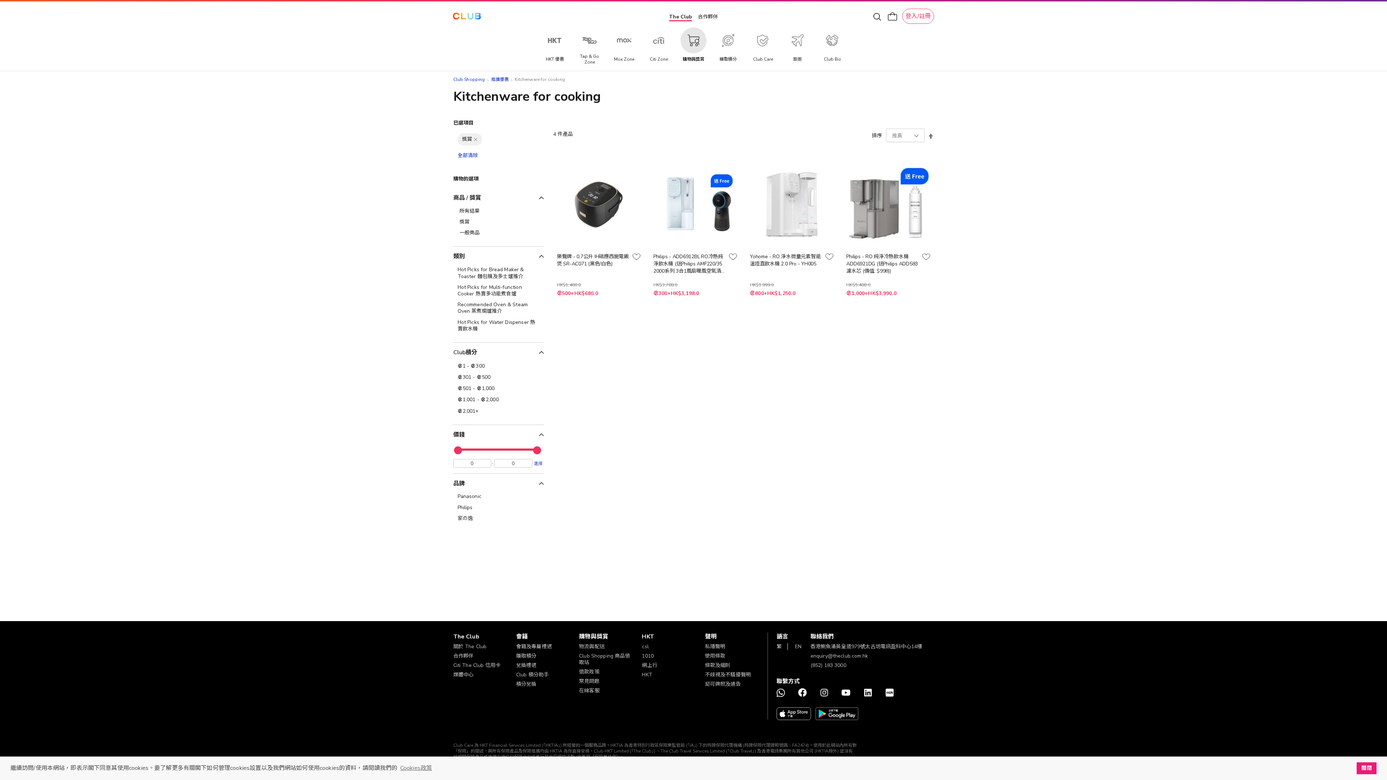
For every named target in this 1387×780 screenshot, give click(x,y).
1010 (648, 656)
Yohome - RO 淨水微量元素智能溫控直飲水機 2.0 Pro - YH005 (785, 260)
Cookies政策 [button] (416, 768)
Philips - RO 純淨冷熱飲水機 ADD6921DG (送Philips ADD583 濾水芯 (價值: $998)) (882, 263)
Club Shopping (469, 79)
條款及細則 (718, 665)
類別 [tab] (459, 256)
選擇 (538, 463)
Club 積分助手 (532, 674)
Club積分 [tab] (465, 352)
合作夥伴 (708, 16)
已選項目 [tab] (463, 123)
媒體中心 (463, 674)
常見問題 (589, 681)
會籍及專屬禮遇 (534, 646)
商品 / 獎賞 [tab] (467, 198)
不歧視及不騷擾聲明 (728, 674)
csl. (646, 646)
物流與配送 (592, 646)
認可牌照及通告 (723, 684)
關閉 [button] (1366, 768)
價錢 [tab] (459, 435)
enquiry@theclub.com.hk (839, 656)
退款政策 (589, 671)
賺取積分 (526, 656)
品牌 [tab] (459, 484)
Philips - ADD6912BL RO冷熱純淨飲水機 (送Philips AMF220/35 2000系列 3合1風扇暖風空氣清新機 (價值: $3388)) (688, 264)
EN (798, 646)
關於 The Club (470, 646)
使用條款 (715, 656)
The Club (680, 16)
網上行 (649, 665)
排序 (877, 135)
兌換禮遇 (526, 665)
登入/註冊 (918, 16)
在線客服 (589, 690)
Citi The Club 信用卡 (477, 665)
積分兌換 (526, 684)
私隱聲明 (715, 646)
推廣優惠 (500, 79)
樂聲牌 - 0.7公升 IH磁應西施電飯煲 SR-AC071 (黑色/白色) (593, 260)
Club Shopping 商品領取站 (604, 659)
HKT (647, 674)
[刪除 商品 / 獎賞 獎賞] (476, 139)
